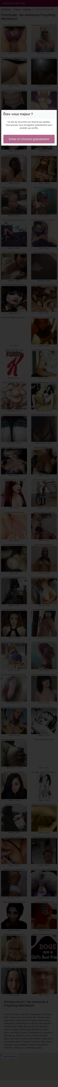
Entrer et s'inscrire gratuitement (29, 139)
